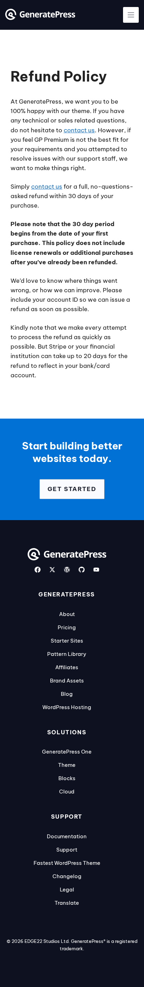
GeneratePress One (67, 751)
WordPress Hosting (66, 707)
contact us (79, 130)
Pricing (67, 627)
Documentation (67, 836)
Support (66, 849)
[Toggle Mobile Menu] (131, 15)
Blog (67, 694)
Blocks (66, 778)
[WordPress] (66, 569)
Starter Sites (67, 640)
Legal (67, 889)
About (67, 614)
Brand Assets (67, 680)
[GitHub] (81, 569)
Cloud (66, 791)
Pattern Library (66, 654)
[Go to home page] (40, 18)
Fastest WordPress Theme (67, 863)
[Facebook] (37, 569)
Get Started (72, 489)
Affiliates (66, 667)
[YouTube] (96, 569)
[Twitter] (52, 569)
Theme (66, 765)
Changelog (66, 876)
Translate (67, 902)
